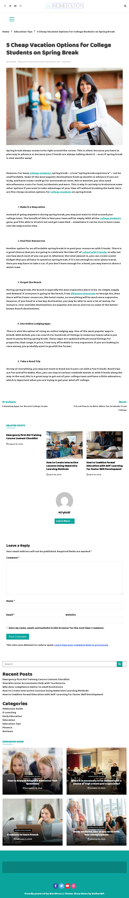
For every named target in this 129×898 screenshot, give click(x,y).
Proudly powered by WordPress (44, 894)
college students (40, 173)
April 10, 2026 (94, 474)
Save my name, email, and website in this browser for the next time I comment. (56, 628)
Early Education (12, 716)
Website (71, 615)
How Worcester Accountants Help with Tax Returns (34, 683)
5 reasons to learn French (22, 835)
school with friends (94, 252)
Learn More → (64, 521)
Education (40, 62)
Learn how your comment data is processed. (81, 645)
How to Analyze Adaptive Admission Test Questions (32, 782)
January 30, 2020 (97, 839)
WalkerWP (98, 894)
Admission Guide (13, 709)
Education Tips (53, 62)
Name (10, 601)
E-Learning (9, 713)
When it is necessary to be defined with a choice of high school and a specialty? (96, 782)
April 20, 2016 (26, 62)
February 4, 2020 (23, 839)
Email (10, 615)
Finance (7, 728)
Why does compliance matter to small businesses (33, 687)
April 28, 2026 (54, 474)
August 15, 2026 (15, 444)
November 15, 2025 (33, 788)
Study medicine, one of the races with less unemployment (96, 833)
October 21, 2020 (97, 788)
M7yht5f (12, 62)
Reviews (8, 731)
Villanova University (83, 294)
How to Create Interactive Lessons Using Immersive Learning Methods (62, 466)
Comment (12, 558)
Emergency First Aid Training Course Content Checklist (23, 436)
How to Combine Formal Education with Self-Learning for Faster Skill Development (105, 466)
